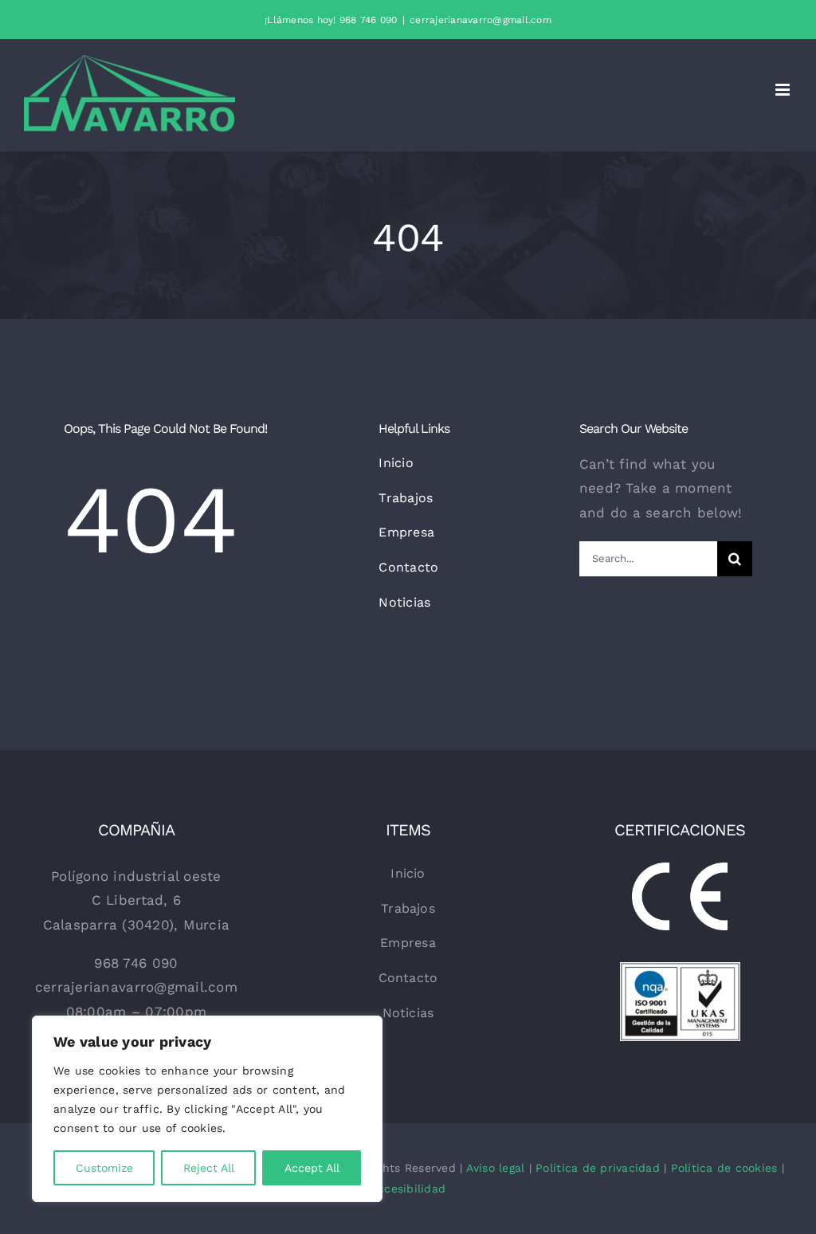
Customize (104, 1167)
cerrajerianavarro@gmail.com (480, 20)
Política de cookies (724, 1167)
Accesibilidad (408, 1188)
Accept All (311, 1167)
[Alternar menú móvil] (783, 89)
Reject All (208, 1167)
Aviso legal (495, 1167)
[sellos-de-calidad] (680, 969)
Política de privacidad (598, 1167)
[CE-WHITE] (680, 869)
